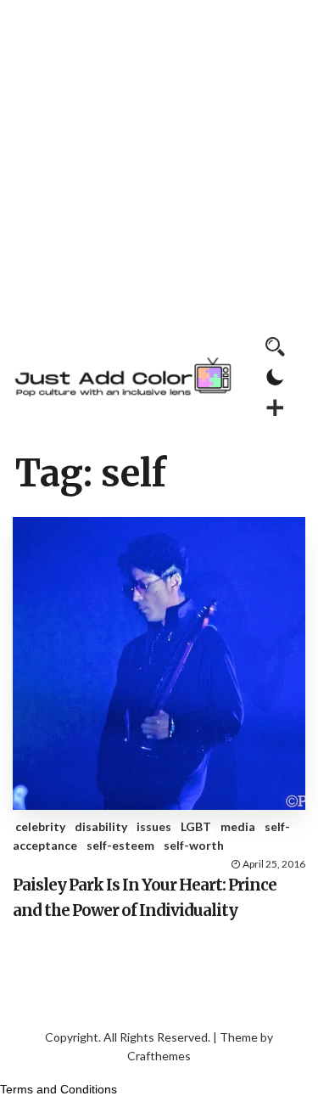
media (237, 826)
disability (101, 826)
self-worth (194, 845)
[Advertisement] (159, 159)
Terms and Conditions (58, 1089)
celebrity (40, 826)
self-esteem (120, 845)
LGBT (196, 826)
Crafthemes (159, 1055)
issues (154, 826)
